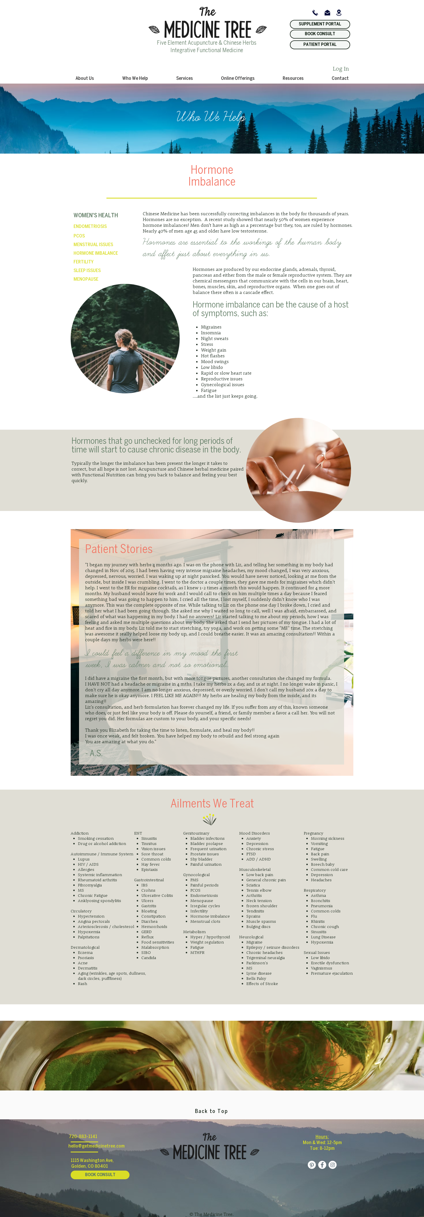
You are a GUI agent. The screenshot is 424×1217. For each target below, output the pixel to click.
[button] (135, 78)
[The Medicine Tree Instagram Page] (333, 1165)
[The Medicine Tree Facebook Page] (322, 1165)
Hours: (322, 1137)
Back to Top (211, 1111)
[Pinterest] (312, 1165)
